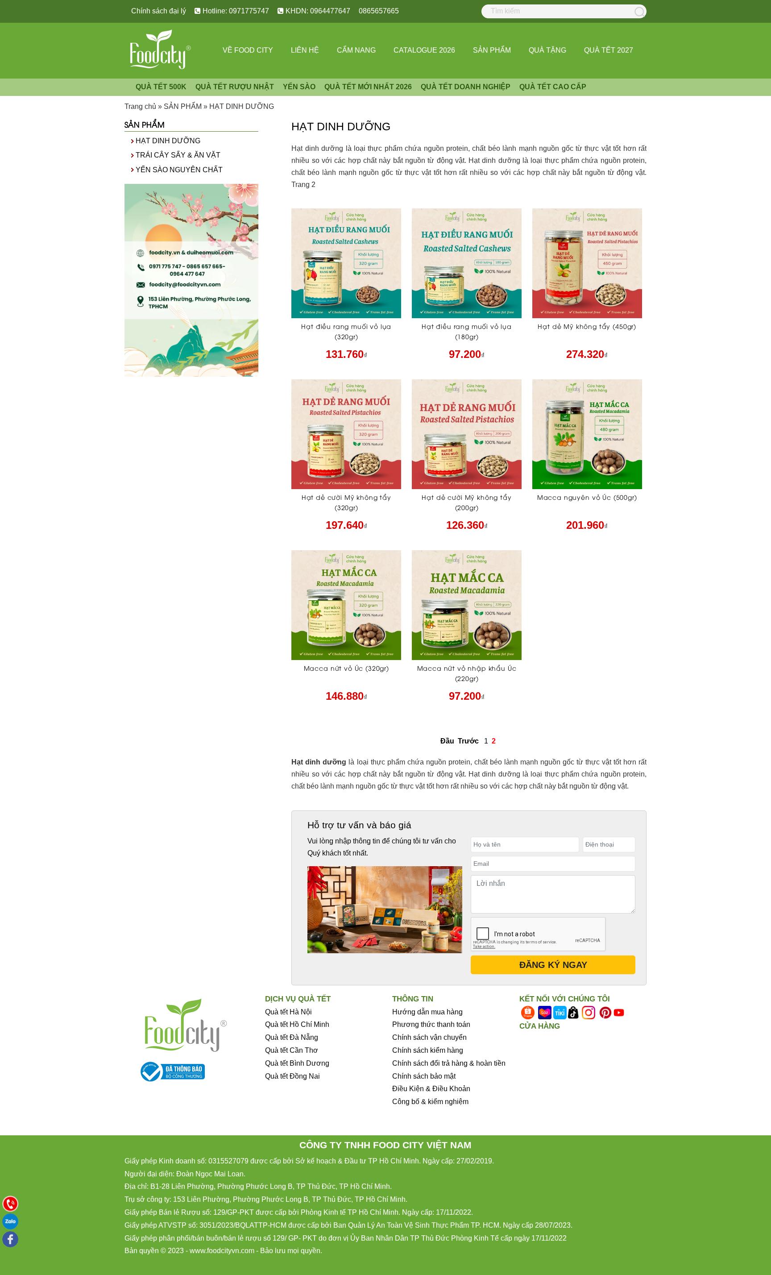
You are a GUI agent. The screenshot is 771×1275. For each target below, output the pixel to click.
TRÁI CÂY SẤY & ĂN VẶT (178, 155)
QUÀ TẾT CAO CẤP (552, 87)
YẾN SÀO (299, 87)
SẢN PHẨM (492, 50)
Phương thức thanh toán (431, 1024)
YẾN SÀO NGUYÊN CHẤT (179, 170)
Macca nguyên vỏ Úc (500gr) (587, 497)
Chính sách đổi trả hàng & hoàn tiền (449, 1063)
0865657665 (379, 11)
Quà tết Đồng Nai (292, 1076)
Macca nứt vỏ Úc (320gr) (346, 668)
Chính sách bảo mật (424, 1076)
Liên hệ (305, 50)
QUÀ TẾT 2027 (608, 50)
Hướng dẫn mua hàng (427, 1012)
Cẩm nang (356, 50)
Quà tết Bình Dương (297, 1063)
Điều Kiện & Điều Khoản (431, 1088)
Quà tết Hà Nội (288, 1012)
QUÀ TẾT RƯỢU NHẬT (234, 87)
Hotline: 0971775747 (235, 11)
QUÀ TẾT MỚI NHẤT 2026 (368, 87)
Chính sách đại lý (158, 11)
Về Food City (248, 50)
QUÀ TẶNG (547, 50)
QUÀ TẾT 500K (161, 87)
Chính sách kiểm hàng (427, 1050)
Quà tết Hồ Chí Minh (297, 1024)
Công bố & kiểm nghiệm (430, 1101)
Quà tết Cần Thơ (291, 1050)
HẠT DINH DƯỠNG (168, 141)
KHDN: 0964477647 (317, 11)
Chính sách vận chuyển (429, 1037)
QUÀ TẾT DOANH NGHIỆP (465, 87)
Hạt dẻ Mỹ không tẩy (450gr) (587, 326)
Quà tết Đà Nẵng (291, 1037)
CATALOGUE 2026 (424, 50)
